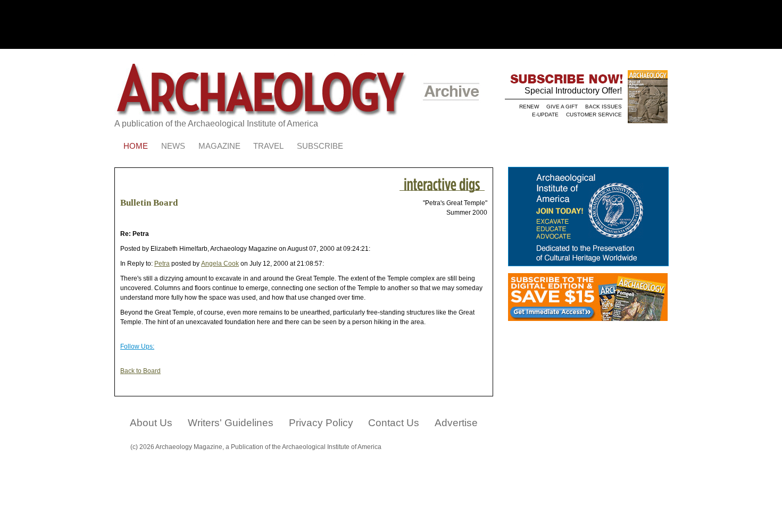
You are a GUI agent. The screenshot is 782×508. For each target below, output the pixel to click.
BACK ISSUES (603, 106)
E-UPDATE (545, 114)
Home (135, 146)
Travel (268, 146)
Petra (162, 263)
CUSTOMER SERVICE (594, 114)
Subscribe (320, 146)
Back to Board (140, 371)
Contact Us (393, 422)
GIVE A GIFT (562, 106)
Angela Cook (220, 263)
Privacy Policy (321, 422)
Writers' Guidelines (230, 422)
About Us (151, 422)
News (173, 146)
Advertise (456, 422)
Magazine (219, 146)
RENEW (529, 106)
